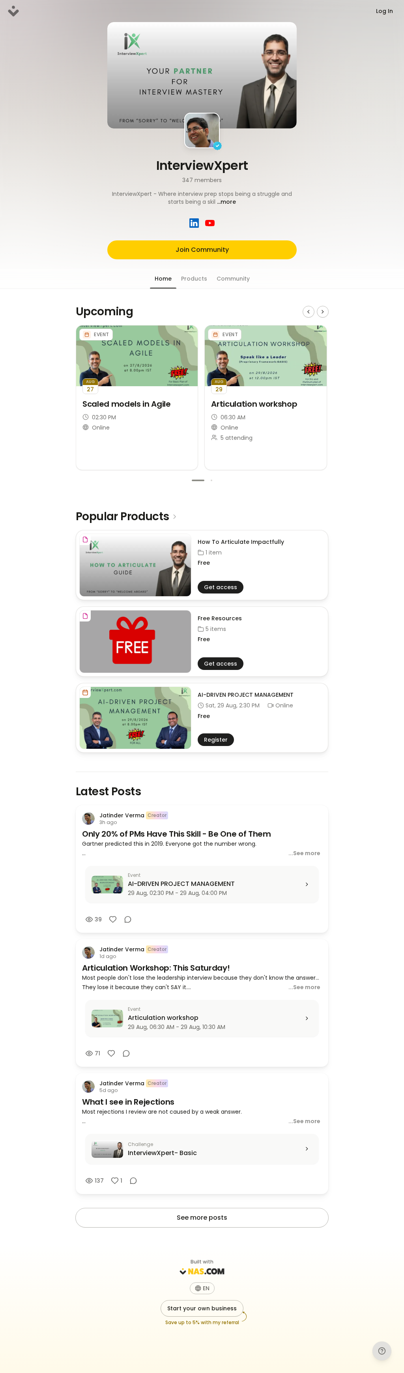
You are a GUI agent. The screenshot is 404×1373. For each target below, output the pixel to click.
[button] (202, 198)
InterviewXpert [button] (202, 165)
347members (202, 180)
